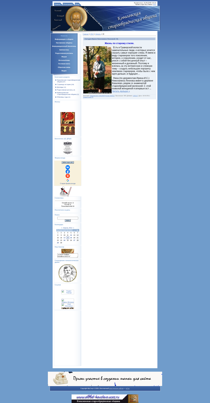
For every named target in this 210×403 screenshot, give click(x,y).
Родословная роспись (65, 90)
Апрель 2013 (67, 228)
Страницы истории (64, 84)
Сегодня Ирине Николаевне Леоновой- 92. (101, 39)
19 (71, 238)
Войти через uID (68, 162)
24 (64, 240)
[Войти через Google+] (67, 180)
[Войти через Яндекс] (68, 176)
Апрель (98, 34)
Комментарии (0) (88, 97)
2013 (92, 34)
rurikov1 (135, 95)
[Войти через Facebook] (68, 171)
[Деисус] (68, 130)
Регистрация (67, 4)
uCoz (128, 388)
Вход (77, 4)
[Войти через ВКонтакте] (68, 167)
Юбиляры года (62, 97)
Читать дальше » (121, 91)
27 (74, 240)
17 (64, 238)
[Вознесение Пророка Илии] (68, 118)
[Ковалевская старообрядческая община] (67, 253)
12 (71, 235)
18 (68, 238)
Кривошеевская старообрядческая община (66, 93)
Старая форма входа (67, 183)
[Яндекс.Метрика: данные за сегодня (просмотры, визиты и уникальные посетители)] (67, 306)
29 (58, 243)
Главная (57, 4)
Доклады (60, 87)
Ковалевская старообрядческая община (102, 95)
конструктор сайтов (116, 388)
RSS (154, 4)
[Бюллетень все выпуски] (68, 154)
